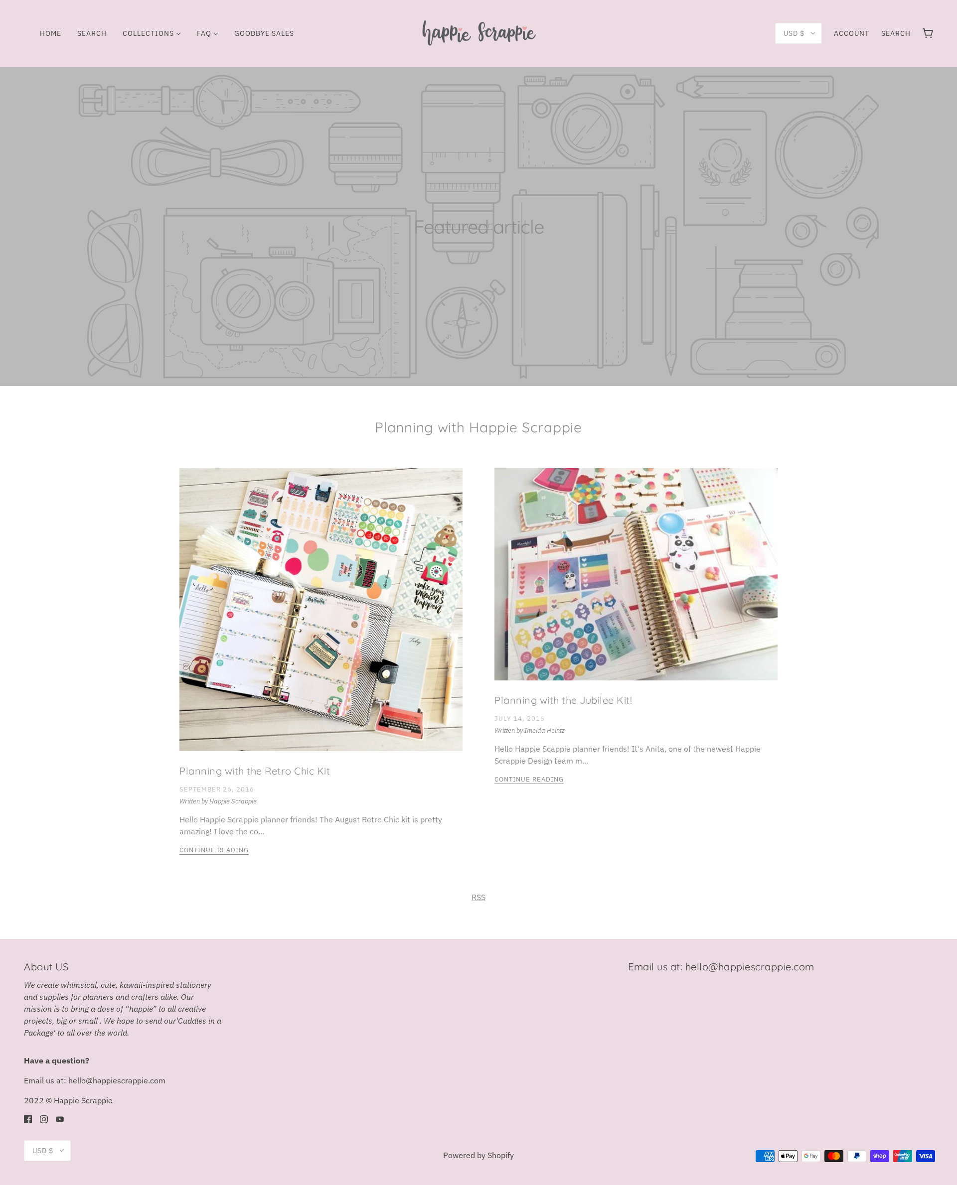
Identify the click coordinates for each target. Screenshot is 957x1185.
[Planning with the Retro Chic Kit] (321, 617)
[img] (28, 1118)
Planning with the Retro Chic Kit (254, 771)
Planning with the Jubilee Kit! (563, 700)
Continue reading (214, 850)
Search (896, 33)
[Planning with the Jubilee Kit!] (636, 582)
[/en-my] (478, 32)
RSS (478, 897)
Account (851, 33)
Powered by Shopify (478, 1155)
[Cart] (928, 33)
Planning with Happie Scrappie (478, 427)
